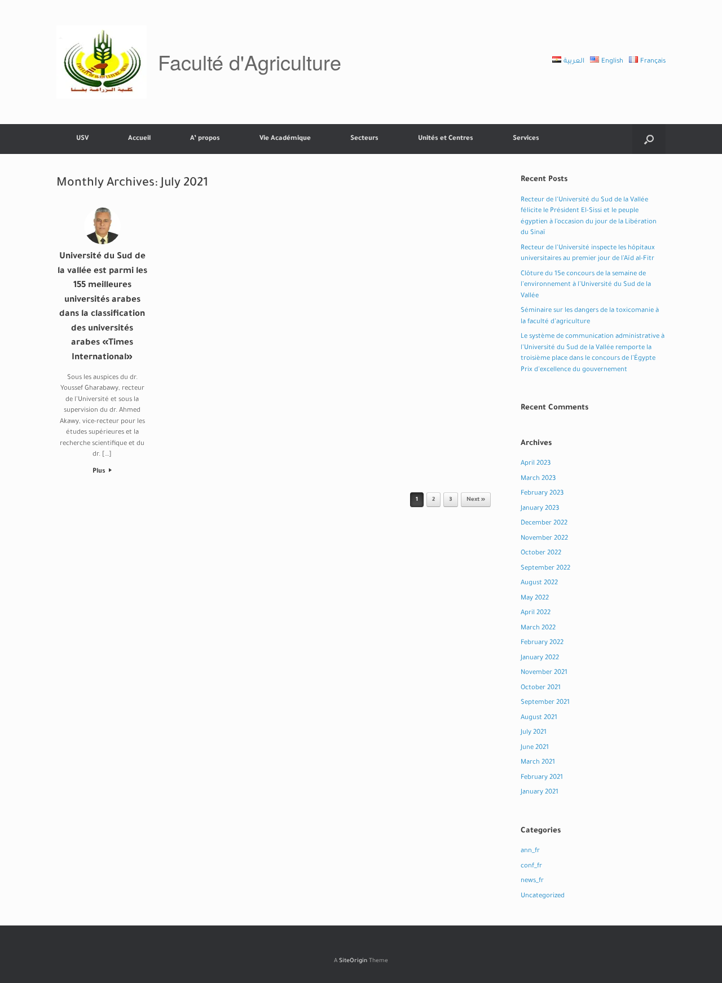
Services (526, 139)
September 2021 (545, 703)
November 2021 (544, 673)
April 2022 (536, 613)
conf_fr (531, 866)
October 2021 (541, 688)
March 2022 (538, 628)
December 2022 (544, 523)
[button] (649, 139)
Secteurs (364, 139)
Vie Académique (285, 139)
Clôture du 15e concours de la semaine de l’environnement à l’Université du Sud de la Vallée (586, 285)
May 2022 (535, 598)
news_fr (532, 881)
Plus (100, 471)
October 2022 (541, 553)
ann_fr (530, 851)
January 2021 (539, 792)
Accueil (139, 139)
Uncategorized (543, 896)
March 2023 (538, 479)
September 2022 (545, 568)
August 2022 (539, 583)
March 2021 (538, 762)
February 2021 (542, 778)
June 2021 (535, 748)
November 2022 (544, 539)
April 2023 (536, 464)
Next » (475, 500)
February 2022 (542, 643)
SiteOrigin (353, 961)
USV (82, 139)
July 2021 (534, 733)
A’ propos (205, 139)
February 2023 (542, 493)
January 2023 (540, 509)
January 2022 (540, 658)
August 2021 (539, 718)
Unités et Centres (445, 139)
